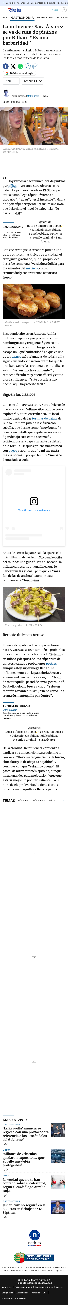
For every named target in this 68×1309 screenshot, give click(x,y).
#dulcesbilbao (49, 735)
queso (13, 450)
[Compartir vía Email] (35, 67)
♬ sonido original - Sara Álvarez (34, 739)
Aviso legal (7, 1287)
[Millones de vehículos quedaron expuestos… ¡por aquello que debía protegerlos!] (58, 1156)
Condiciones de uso (44, 1287)
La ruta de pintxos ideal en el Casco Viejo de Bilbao (12, 235)
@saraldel (45, 221)
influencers (39, 800)
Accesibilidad (22, 1292)
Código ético (7, 1292)
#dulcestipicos (19, 735)
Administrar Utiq (39, 1292)
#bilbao (56, 229)
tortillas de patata (44, 418)
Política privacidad (23, 1287)
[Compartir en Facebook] (6, 67)
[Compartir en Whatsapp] (20, 67)
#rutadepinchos (40, 229)
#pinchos (56, 233)
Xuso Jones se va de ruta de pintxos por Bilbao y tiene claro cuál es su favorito (21, 715)
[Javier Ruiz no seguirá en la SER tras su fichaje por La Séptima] (58, 1207)
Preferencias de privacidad (14, 1298)
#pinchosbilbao (39, 233)
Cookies (59, 1287)
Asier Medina (19, 96)
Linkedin (34, 96)
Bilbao (12, 186)
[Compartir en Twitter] (13, 67)
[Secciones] (3, 10)
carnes (17, 356)
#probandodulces (51, 731)
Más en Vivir (15, 1119)
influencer (23, 800)
